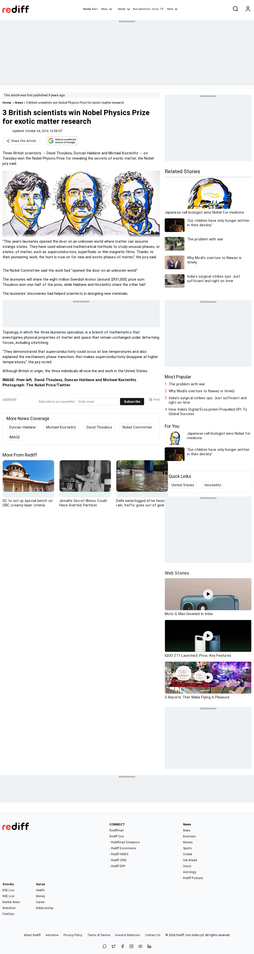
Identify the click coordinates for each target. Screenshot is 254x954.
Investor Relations (127, 935)
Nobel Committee (137, 427)
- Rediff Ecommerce (122, 848)
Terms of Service (98, 935)
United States (182, 485)
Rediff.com (183, 935)
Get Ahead (190, 860)
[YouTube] (140, 946)
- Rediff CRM (117, 860)
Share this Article (23, 141)
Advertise (52, 935)
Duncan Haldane (22, 427)
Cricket (187, 854)
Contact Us (152, 935)
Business (189, 836)
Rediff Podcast (193, 878)
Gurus (155, 9)
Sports (187, 848)
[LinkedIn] (149, 946)
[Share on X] (114, 946)
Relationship (44, 908)
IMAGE (14, 437)
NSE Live (8, 896)
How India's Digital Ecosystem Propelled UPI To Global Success (208, 411)
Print (157, 399)
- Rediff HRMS (118, 854)
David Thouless (99, 427)
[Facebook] (123, 946)
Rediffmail (116, 830)
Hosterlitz (213, 485)
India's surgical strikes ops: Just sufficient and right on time (208, 400)
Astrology (189, 872)
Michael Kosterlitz (61, 427)
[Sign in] (248, 9)
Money (122, 9)
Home (87, 9)
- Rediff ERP (117, 866)
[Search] (235, 9)
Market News (11, 902)
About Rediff (32, 935)
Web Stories (177, 573)
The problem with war (187, 384)
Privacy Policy (73, 935)
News (104, 9)
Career (40, 902)
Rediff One (116, 836)
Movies (188, 842)
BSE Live (8, 890)
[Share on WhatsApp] (105, 946)
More (170, 9)
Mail (94, 9)
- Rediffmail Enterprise (124, 842)
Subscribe (132, 401)
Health (40, 890)
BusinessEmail (141, 9)
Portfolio (8, 914)
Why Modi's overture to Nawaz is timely (201, 391)
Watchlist (9, 908)
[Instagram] (131, 946)
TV (161, 9)
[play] (208, 594)
